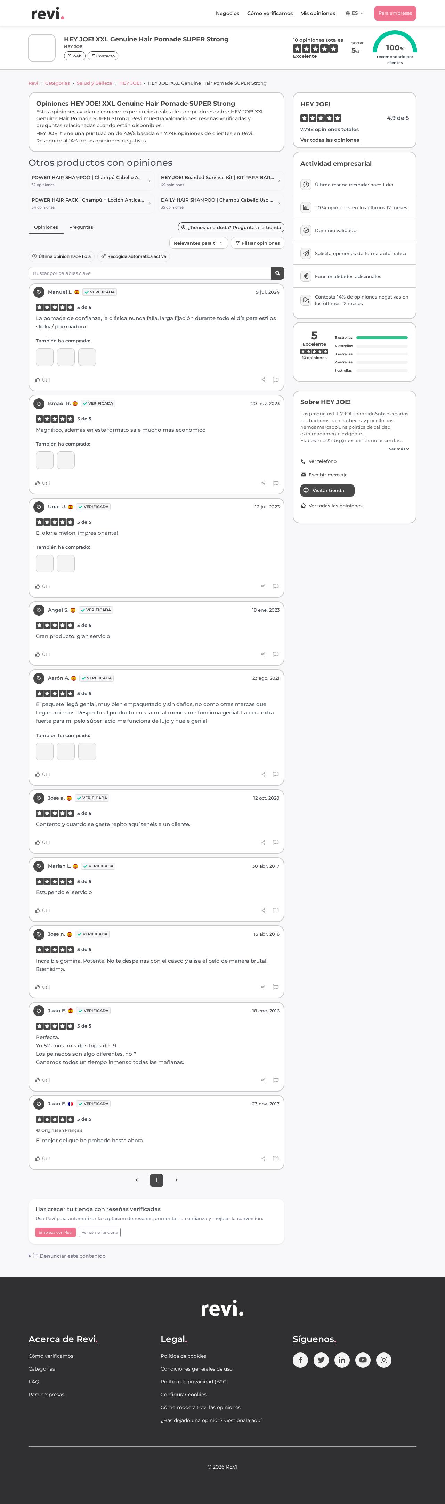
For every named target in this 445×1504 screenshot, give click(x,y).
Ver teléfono (323, 461)
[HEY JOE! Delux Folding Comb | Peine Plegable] (66, 751)
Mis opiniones (317, 13)
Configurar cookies (184, 1394)
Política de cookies (183, 1356)
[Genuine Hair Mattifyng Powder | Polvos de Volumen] (87, 751)
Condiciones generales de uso (197, 1369)
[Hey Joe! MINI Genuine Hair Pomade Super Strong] (45, 460)
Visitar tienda (328, 490)
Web (76, 56)
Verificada (102, 291)
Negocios (227, 13)
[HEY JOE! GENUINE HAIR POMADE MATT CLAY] (66, 357)
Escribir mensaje (328, 474)
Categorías (57, 83)
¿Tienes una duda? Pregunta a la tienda (234, 227)
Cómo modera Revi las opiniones (201, 1407)
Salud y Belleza (94, 83)
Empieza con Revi (56, 1232)
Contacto (105, 56)
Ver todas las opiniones (329, 140)
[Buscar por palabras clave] (277, 273)
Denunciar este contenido (72, 1256)
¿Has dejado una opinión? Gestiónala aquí (211, 1420)
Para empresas (395, 13)
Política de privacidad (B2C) (194, 1382)
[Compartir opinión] (263, 380)
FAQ (34, 1382)
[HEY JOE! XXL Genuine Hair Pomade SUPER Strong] (87, 357)
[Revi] (48, 13)
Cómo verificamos (270, 13)
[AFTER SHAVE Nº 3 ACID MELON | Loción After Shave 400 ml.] (45, 563)
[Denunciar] (276, 380)
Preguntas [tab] (81, 227)
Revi (33, 83)
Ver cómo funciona (100, 1232)
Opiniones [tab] (46, 227)
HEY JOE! (130, 83)
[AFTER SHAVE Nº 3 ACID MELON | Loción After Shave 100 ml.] (45, 357)
